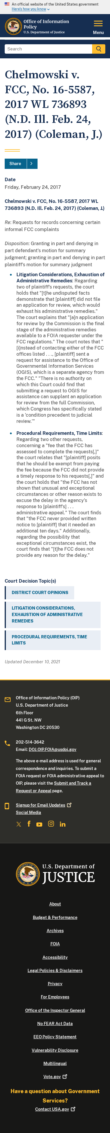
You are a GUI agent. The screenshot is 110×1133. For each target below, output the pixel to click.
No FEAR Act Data (55, 1023)
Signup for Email (40, 805)
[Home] (38, 33)
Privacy (55, 983)
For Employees (55, 997)
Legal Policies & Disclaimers (55, 970)
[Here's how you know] (55, 7)
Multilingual (55, 1063)
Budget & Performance (55, 917)
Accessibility (55, 957)
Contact (52, 1109)
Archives (55, 930)
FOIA (55, 944)
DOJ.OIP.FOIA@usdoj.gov (52, 749)
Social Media (28, 812)
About (55, 904)
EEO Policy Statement (55, 1036)
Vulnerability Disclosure (55, 1050)
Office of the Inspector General (55, 1010)
